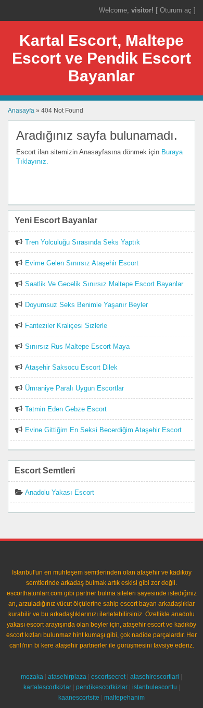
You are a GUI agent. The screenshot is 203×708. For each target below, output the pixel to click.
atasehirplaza (67, 676)
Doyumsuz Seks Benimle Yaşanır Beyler (86, 305)
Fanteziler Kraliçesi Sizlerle (66, 325)
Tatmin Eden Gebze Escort (66, 409)
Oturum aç (177, 10)
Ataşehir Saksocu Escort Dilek (71, 367)
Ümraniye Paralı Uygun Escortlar (74, 388)
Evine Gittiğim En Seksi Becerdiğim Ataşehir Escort (103, 430)
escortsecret (108, 676)
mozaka (32, 676)
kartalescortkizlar (47, 687)
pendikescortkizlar (102, 687)
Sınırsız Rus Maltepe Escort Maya (77, 346)
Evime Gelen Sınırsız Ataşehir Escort (81, 263)
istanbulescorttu (154, 687)
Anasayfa (21, 110)
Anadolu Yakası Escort (59, 492)
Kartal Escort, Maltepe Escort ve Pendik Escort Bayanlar (101, 58)
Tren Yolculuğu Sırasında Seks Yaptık (82, 242)
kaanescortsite (78, 697)
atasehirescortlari (154, 676)
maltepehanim (124, 697)
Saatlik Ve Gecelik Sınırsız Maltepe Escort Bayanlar (104, 284)
